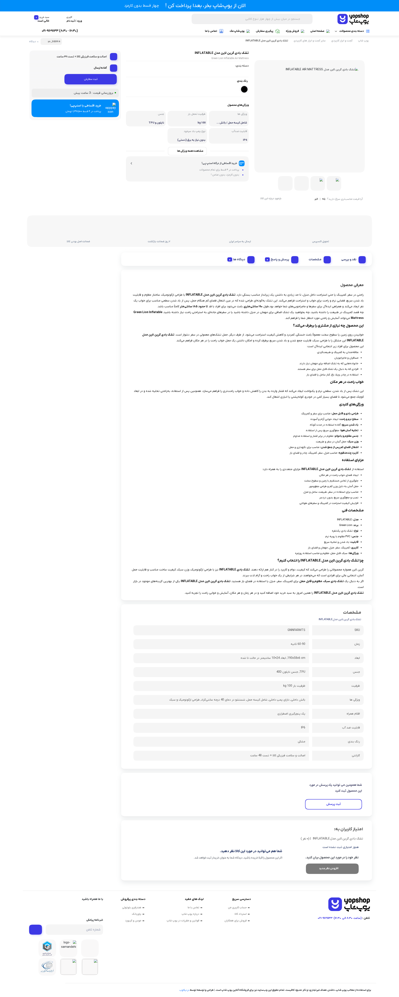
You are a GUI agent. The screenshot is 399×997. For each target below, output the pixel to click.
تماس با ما (211, 31)
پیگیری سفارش (264, 31)
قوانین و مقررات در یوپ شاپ (183, 920)
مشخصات (315, 260)
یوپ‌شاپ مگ (237, 31)
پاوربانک (136, 914)
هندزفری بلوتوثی (131, 907)
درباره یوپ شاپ (190, 914)
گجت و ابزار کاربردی (341, 40)
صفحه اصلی (317, 31)
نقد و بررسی (348, 260)
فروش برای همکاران (235, 920)
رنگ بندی (242, 81)
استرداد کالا (241, 914)
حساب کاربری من (237, 907)
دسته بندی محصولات (351, 31)
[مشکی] (244, 89)
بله (323, 199)
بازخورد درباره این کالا (270, 198)
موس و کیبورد (133, 920)
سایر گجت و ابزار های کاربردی (310, 40)
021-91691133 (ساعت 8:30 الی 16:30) (340, 918)
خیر (316, 199)
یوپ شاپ (363, 40)
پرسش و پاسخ (280, 260)
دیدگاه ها (239, 260)
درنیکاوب (184, 990)
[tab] (352, 258)
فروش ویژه (292, 31)
